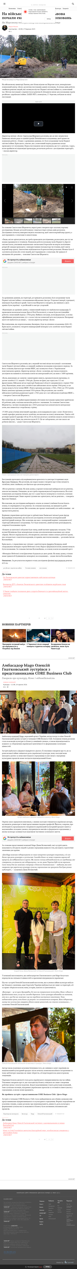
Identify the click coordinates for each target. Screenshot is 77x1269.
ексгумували (60, 560)
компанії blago (18, 736)
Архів (41, 1219)
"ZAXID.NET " (7, 1207)
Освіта (19, 8)
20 (39, 618)
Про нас (68, 1204)
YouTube (60, 1212)
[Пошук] (72, 4)
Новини (42, 1201)
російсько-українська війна (12, 568)
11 (49, 618)
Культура (58, 8)
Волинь (50, 1210)
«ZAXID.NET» (14, 1225)
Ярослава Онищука (10, 482)
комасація (64, 310)
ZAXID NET (38, 2)
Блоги (41, 1207)
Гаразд (49, 19)
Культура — (7, 685)
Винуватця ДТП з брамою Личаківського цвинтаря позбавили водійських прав (34, 584)
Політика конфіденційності (70, 1224)
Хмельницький (52, 1218)
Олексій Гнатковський (44, 1114)
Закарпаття (51, 1212)
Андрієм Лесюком (54, 544)
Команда (68, 1209)
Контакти (68, 1211)
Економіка (12, 8)
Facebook (60, 1208)
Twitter (59, 1210)
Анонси (42, 1210)
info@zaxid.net (23, 1230)
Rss (58, 1205)
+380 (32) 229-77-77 (13, 1229)
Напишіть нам (69, 1213)
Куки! (40, 1267)
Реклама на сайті (69, 1216)
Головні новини (30, 568)
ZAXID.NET (7, 75)
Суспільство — (14, 29)
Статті (41, 1204)
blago (32, 1114)
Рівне (50, 1216)
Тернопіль (51, 1208)
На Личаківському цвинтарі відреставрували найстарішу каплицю (29, 577)
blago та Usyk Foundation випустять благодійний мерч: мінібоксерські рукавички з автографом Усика (36, 1131)
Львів (50, 1204)
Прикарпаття (51, 1206)
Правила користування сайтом (69, 1220)
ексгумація (43, 568)
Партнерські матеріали (11, 1114)
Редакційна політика (69, 1206)
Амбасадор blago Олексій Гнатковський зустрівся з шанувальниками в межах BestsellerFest (34, 1124)
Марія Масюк (13, 26)
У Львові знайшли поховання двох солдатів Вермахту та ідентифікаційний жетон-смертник (35, 592)
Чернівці (51, 1214)
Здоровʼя (65, 8)
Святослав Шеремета (32, 136)
